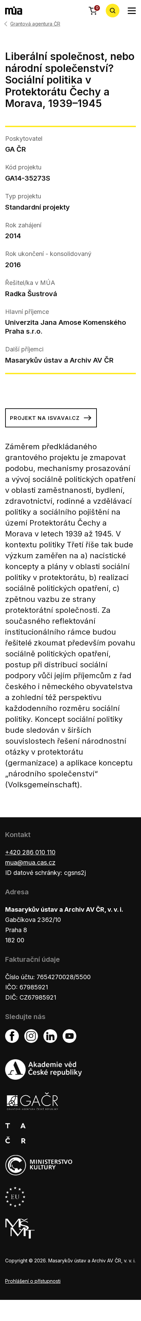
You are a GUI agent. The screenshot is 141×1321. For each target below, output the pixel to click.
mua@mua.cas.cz (30, 862)
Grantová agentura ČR (35, 24)
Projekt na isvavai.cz (45, 418)
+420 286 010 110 (30, 852)
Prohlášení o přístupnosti (33, 1281)
